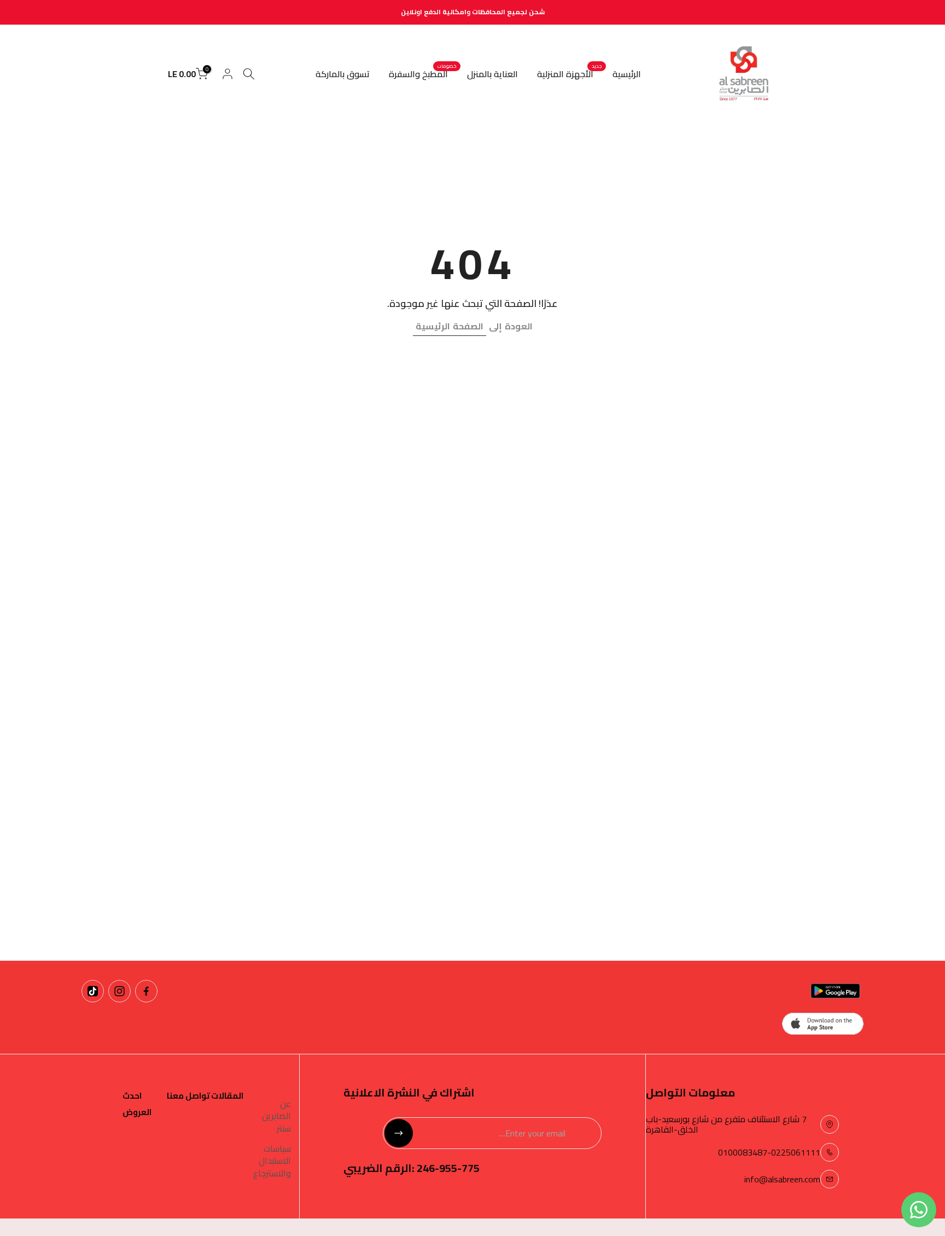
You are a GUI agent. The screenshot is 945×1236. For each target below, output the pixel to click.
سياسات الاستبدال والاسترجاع (272, 1160)
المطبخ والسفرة (422, 74)
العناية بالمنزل (492, 74)
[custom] (146, 991)
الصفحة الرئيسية (449, 326)
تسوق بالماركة (343, 74)
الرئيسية (626, 74)
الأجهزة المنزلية (569, 74)
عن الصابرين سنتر (276, 1116)
